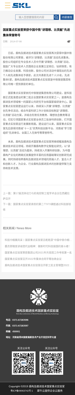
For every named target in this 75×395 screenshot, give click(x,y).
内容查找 (67, 17)
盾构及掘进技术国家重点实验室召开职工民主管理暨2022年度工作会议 (38, 265)
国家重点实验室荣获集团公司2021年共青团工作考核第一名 (38, 252)
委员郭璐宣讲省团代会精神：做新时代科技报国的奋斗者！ (38, 246)
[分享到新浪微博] (69, 41)
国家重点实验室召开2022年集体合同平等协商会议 (33, 258)
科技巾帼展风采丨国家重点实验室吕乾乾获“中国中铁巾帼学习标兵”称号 (38, 239)
